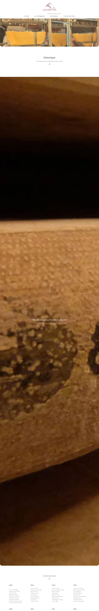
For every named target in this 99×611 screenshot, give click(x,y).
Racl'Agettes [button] (54, 16)
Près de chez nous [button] (69, 16)
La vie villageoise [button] (39, 16)
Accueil (26, 16)
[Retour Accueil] (49, 7)
